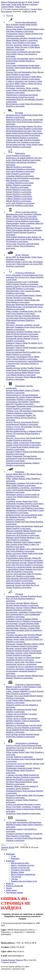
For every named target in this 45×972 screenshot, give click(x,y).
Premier (9, 189)
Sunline (23, 223)
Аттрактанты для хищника (17, 402)
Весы (8, 24)
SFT (13, 404)
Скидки (14, 879)
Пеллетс (9, 422)
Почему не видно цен (20, 867)
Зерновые (10, 452)
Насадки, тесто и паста (16, 438)
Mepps (16, 474)
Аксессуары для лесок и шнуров (20, 244)
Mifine (39, 377)
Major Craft (23, 614)
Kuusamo (39, 549)
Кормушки (10, 304)
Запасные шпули (13, 115)
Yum (31, 402)
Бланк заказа (11, 890)
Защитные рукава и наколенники (20, 809)
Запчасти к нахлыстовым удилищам (24, 670)
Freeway (33, 286)
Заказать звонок (7, 847)
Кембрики (38, 361)
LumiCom (38, 483)
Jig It (18, 535)
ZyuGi (13, 313)
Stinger (9, 40)
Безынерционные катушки (17, 135)
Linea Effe (10, 205)
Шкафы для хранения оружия (18, 709)
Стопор (9, 363)
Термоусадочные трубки (16, 368)
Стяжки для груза (13, 714)
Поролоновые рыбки (15, 558)
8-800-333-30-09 (29, 11)
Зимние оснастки (13, 286)
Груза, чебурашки (13, 275)
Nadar (38, 578)
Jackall (17, 537)
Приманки (19, 472)
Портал (4, 2)
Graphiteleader (34, 614)
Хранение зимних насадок (17, 705)
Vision (17, 68)
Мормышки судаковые (15, 483)
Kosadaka (15, 24)
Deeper (31, 824)
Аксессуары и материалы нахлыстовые (23, 65)
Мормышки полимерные (16, 510)
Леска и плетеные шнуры (26, 212)
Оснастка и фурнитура (25, 273)
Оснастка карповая (14, 352)
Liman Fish (16, 370)
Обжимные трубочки (15, 332)
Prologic (15, 61)
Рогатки (9, 390)
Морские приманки (14, 531)
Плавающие (17, 456)
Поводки (10, 316)
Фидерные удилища (14, 603)
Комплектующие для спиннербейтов (21, 515)
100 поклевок (25, 411)
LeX (14, 576)
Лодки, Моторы (22, 255)
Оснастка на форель (14, 300)
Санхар (9, 497)
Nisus (8, 836)
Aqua (22, 508)
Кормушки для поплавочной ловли (28, 307)
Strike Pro (39, 223)
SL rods (25, 99)
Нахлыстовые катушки (16, 144)
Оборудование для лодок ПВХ (29, 264)
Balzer (21, 230)
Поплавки (10, 347)
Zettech (9, 284)
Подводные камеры (14, 829)
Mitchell (15, 138)
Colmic (9, 246)
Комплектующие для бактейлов (19, 526)
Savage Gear (23, 54)
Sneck (32, 327)
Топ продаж (16, 876)
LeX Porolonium (13, 560)
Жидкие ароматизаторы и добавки (20, 431)
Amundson (10, 176)
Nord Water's (33, 510)
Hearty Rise (32, 517)
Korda (39, 38)
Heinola (29, 782)
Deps (14, 737)
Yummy (9, 587)
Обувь (8, 752)
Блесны (9, 474)
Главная (4, 960)
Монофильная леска (14, 214)
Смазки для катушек (14, 140)
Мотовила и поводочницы (17, 725)
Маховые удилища (14, 648)
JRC (8, 187)
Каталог (11, 960)
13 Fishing (10, 183)
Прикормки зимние (25, 406)
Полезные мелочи (13, 77)
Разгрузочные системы (16, 734)
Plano (8, 689)
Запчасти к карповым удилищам (29, 666)
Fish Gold (17, 72)
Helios (9, 576)
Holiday (40, 696)
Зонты (19, 788)
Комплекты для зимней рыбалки (20, 158)
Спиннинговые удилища (16, 596)
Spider (14, 485)
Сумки (9, 700)
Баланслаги (11, 535)
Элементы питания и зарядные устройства (24, 834)
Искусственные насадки (16, 562)
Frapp (27, 522)
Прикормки (11, 406)
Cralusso (27, 34)
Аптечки (10, 757)
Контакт (10, 298)
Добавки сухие (12, 411)
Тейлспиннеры (12, 578)
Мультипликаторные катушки (19, 131)
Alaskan (15, 752)
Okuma (24, 115)
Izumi (35, 553)
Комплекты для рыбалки (16, 162)
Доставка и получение (20, 870)
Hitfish (36, 357)
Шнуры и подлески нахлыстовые (20, 228)
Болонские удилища (14, 644)
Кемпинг (10, 786)
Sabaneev (32, 90)
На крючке (21, 397)
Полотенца (10, 795)
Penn (40, 115)
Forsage (9, 192)
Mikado (9, 201)
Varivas (17, 221)
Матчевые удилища (14, 608)
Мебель (17, 786)
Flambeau (32, 687)
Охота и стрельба (13, 745)
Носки (9, 807)
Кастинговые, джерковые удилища (21, 612)
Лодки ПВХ (11, 257)
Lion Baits (38, 58)
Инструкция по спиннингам (23, 874)
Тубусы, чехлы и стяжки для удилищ (21, 718)
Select (8, 359)
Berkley (34, 24)
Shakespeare (11, 169)
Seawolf (38, 327)
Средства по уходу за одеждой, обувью (22, 763)
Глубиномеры (12, 34)
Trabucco (24, 83)
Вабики (22, 478)
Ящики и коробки (13, 687)
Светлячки (25, 363)
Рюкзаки (9, 696)
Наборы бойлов (34, 458)
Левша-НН (32, 562)
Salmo (31, 83)
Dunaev (29, 415)
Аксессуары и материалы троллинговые (23, 52)
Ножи (28, 104)
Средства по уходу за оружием (29, 748)
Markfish (37, 397)
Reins (19, 99)
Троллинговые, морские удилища (20, 628)
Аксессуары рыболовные (26, 22)
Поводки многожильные (29, 318)
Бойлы (9, 456)
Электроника (20, 820)
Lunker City (34, 544)
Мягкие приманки (14, 542)
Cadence (9, 199)
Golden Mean (35, 77)
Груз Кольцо (20, 277)
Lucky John (11, 160)
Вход (40, 9)
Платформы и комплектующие (19, 768)
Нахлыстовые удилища (16, 623)
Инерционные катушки (16, 126)
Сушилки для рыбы (14, 775)
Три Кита (26, 77)
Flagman (35, 34)
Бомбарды (10, 343)
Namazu (30, 126)
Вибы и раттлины (13, 553)
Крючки (9, 336)
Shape (8, 485)
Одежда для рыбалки (15, 804)
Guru (41, 34)
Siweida (27, 29)
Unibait (34, 411)
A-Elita (31, 47)
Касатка (40, 691)
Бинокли (10, 800)
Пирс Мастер (38, 72)
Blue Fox (23, 474)
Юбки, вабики (12, 478)
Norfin (21, 752)
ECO (40, 343)
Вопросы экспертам (14, 886)
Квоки (9, 43)
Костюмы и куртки (32, 804)
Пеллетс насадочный (23, 422)
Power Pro (24, 219)
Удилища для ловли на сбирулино (20, 657)
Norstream (28, 214)
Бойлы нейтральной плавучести (21, 457)
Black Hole (32, 648)
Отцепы (9, 72)
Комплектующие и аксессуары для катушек (24, 119)
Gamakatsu (36, 214)
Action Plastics (23, 544)
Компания (10, 854)
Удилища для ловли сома (16, 635)
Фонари (9, 838)
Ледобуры (10, 782)
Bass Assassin (11, 544)
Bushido (15, 40)
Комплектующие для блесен (18, 506)
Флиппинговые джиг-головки (19, 291)
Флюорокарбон (12, 223)
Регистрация (6, 11)
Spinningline (27, 72)
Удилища (19, 594)
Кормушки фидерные (25, 304)
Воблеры (10, 537)
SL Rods (28, 2)
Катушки (19, 113)
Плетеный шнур (13, 219)
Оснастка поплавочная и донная (20, 361)
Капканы (32, 745)
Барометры (10, 779)
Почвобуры (11, 813)
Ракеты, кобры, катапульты (17, 442)
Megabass (10, 79)
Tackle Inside (16, 4)
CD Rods (14, 598)
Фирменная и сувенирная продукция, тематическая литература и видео (22, 96)
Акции (9, 888)
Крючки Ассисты (31, 338)
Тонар (17, 47)
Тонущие (27, 456)
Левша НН (11, 289)
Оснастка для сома (14, 295)
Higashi (9, 178)
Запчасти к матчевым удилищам (20, 669)
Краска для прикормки (15, 415)
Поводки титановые (23, 316)
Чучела (24, 745)
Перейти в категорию (15, 27)
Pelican (40, 411)
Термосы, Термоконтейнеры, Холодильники (21, 789)
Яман (12, 31)
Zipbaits (23, 537)
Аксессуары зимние (14, 29)
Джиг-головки (12, 311)
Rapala (22, 24)
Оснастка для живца (14, 377)
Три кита (24, 47)
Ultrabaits (10, 413)
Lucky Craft (27, 282)
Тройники (34, 336)
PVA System (11, 447)
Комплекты (20, 153)
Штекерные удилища (15, 676)
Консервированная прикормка (19, 463)
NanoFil (9, 232)
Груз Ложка (31, 277)
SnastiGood (19, 522)
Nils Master (31, 474)
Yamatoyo (10, 221)
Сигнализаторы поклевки (17, 38)
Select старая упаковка (31, 542)
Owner (27, 327)
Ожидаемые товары (14, 892)
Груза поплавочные (29, 275)
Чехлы (9, 730)
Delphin (25, 295)
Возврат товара (17, 872)
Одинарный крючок (15, 338)
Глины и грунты (13, 427)
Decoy (31, 357)
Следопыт (32, 691)
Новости (9, 883)
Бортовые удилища (14, 653)
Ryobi (29, 115)
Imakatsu (28, 490)
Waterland (34, 506)
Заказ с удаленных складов (22, 865)
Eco (41, 639)
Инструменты (36, 104)
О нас (13, 856)
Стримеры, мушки (14, 501)
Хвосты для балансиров (16, 574)
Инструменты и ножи (15, 104)
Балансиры (10, 549)
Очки (8, 759)
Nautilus (22, 61)
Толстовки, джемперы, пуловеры (26, 807)
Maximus (32, 99)
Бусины (16, 363)
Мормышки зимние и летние (18, 494)
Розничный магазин (16, 2)
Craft (25, 829)
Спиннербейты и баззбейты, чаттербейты (24, 488)
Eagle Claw (16, 142)
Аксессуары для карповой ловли (20, 58)
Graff (42, 763)
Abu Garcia (17, 122)
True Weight (18, 497)
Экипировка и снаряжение (26, 743)
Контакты (15, 858)
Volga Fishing (20, 7)
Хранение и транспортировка (28, 684)
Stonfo (28, 24)
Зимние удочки (12, 639)
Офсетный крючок (21, 336)
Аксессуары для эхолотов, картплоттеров (23, 822)
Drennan (9, 610)
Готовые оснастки (13, 282)
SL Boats (21, 257)
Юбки (28, 478)
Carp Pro (33, 725)
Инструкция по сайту (20, 863)
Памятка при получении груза (24, 881)
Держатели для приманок (17, 357)
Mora (17, 782)
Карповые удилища (14, 619)
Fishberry (19, 452)
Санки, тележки (13, 691)
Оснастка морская (13, 372)
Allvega (24, 418)
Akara (14, 43)
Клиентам (10, 861)
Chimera (38, 295)
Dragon (9, 147)
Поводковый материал (16, 320)
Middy (17, 83)
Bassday (35, 282)
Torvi (32, 752)
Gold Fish (17, 178)
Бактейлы (10, 522)
